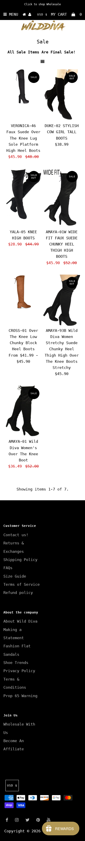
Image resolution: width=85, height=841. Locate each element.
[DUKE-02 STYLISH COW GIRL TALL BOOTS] (61, 95)
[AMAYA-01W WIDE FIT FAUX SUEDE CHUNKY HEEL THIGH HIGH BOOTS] (61, 198)
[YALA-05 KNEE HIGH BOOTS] (23, 194)
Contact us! (15, 535)
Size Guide (14, 576)
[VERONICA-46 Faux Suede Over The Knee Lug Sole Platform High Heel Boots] (23, 87)
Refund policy (18, 592)
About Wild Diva (20, 621)
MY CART (66, 14)
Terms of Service (21, 584)
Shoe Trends (15, 662)
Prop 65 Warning (20, 695)
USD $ (42, 14)
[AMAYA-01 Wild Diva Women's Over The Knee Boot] (23, 411)
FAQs (7, 568)
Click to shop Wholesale (42, 4)
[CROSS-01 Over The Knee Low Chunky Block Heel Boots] (23, 293)
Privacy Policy (19, 670)
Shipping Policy (20, 559)
